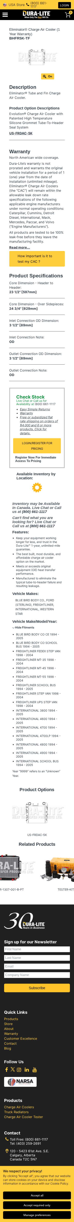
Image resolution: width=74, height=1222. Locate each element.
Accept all (37, 1195)
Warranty (26, 413)
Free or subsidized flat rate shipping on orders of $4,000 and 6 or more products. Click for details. (39, 425)
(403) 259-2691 (28, 1143)
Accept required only (37, 1205)
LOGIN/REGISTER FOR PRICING (37, 445)
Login (64, 5)
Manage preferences (37, 1215)
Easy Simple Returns (35, 409)
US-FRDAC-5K (20, 133)
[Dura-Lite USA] (37, 14)
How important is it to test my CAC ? (35, 259)
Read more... (19, 247)
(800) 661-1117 (38, 4)
